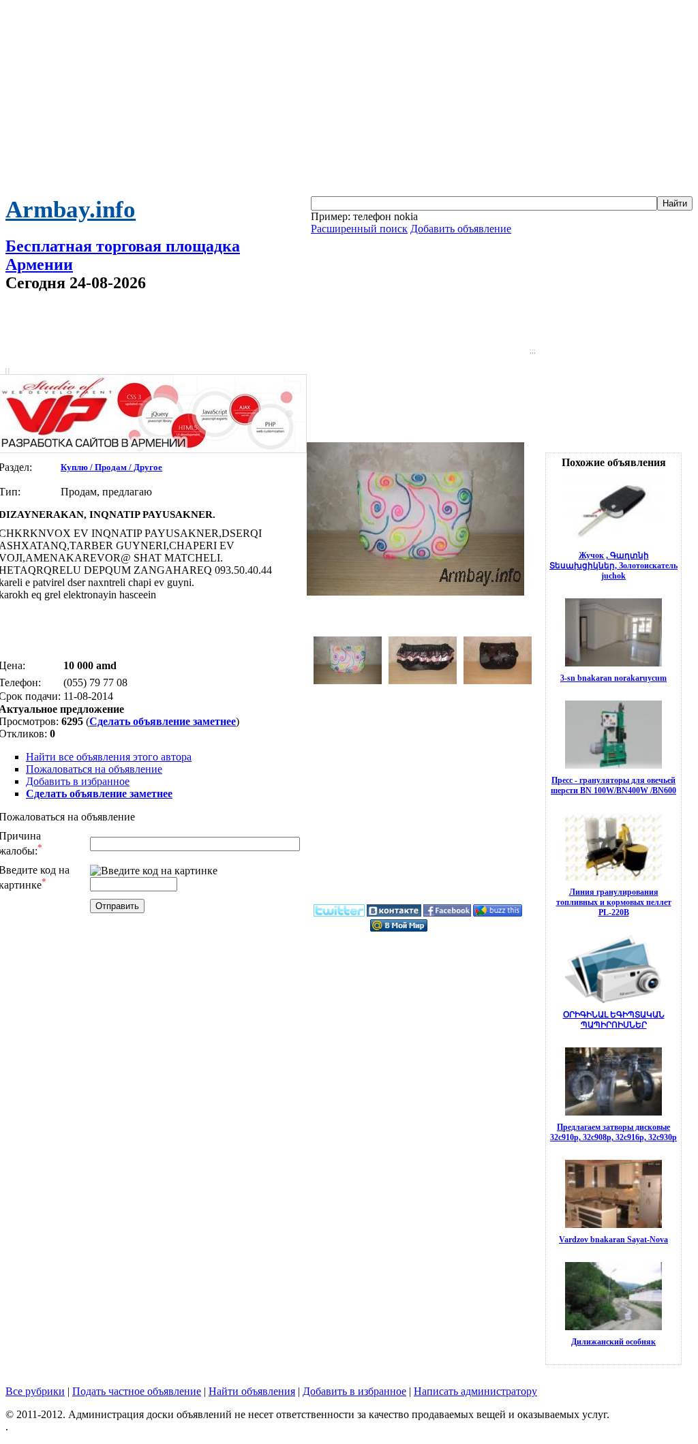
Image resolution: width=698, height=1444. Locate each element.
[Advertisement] (349, 100)
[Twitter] (339, 914)
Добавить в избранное (78, 781)
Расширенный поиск (359, 228)
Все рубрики (35, 1391)
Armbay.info (70, 209)
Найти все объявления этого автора (109, 757)
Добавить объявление (460, 228)
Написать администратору (475, 1391)
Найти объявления (252, 1391)
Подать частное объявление (136, 1391)
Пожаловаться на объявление (94, 769)
